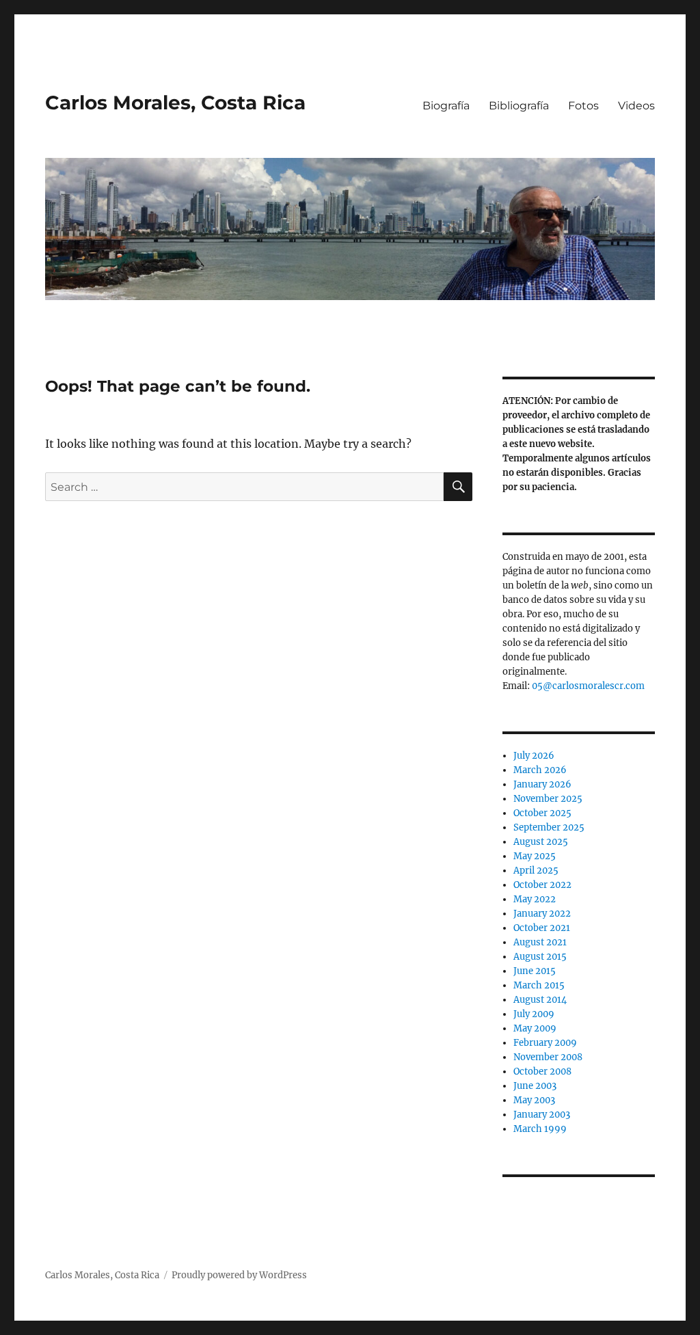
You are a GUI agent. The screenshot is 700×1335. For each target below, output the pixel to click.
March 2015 (539, 985)
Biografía (446, 105)
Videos (636, 105)
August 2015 (540, 956)
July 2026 (533, 755)
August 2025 (540, 842)
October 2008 (542, 1071)
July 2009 (533, 1014)
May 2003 (534, 1100)
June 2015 (534, 971)
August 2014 (540, 1000)
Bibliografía (519, 105)
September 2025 (548, 827)
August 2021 (540, 942)
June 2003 (534, 1086)
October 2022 (542, 885)
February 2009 (545, 1043)
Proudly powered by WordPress (239, 1275)
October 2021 (541, 928)
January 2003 (541, 1114)
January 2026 (542, 784)
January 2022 (542, 913)
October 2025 (542, 813)
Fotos (583, 105)
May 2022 (534, 899)
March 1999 (540, 1129)
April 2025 (535, 870)
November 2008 (547, 1057)
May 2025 (534, 856)
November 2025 (547, 799)
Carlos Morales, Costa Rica (175, 102)
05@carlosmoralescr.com (588, 686)
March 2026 (540, 770)
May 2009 (534, 1028)
